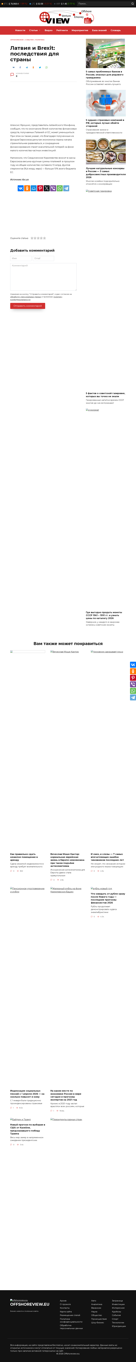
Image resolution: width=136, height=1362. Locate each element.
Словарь (116, 30)
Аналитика (96, 1304)
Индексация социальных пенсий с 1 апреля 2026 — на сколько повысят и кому (27, 1094)
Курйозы (116, 1311)
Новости (20, 30)
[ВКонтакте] (21, 188)
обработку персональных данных (25, 297)
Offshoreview (17, 40)
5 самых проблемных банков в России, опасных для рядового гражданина (104, 74)
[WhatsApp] (60, 188)
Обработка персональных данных (71, 1327)
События (29, 40)
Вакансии (96, 1308)
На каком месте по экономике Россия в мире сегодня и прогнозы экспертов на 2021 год (65, 1095)
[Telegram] (66, 188)
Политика (39, 40)
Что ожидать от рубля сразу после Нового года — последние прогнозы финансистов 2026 (108, 898)
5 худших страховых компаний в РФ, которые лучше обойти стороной (105, 123)
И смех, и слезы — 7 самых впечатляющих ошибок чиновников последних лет (107, 857)
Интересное (118, 1308)
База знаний (99, 30)
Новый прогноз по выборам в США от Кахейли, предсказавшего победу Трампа (27, 1129)
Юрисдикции (119, 1326)
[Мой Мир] (34, 188)
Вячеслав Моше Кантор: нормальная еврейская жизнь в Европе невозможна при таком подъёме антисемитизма (67, 860)
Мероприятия (80, 30)
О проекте (65, 1304)
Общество (96, 1315)
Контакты (64, 1308)
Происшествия (99, 1319)
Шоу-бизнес (97, 1322)
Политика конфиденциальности (71, 1320)
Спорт (115, 1319)
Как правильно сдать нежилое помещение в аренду (24, 857)
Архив (63, 1301)
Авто (93, 1301)
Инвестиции (118, 1304)
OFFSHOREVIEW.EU (29, 1304)
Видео (48, 30)
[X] (47, 188)
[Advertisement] (43, 104)
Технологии (118, 1322)
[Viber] (53, 188)
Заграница (117, 1301)
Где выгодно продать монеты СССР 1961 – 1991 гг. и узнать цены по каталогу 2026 (104, 615)
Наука (94, 1311)
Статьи (33, 30)
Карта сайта (66, 1311)
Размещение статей (70, 1315)
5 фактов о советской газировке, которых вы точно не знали (105, 395)
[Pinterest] (40, 188)
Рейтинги (62, 30)
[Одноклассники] (27, 188)
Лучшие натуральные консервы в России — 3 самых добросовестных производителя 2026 (106, 173)
